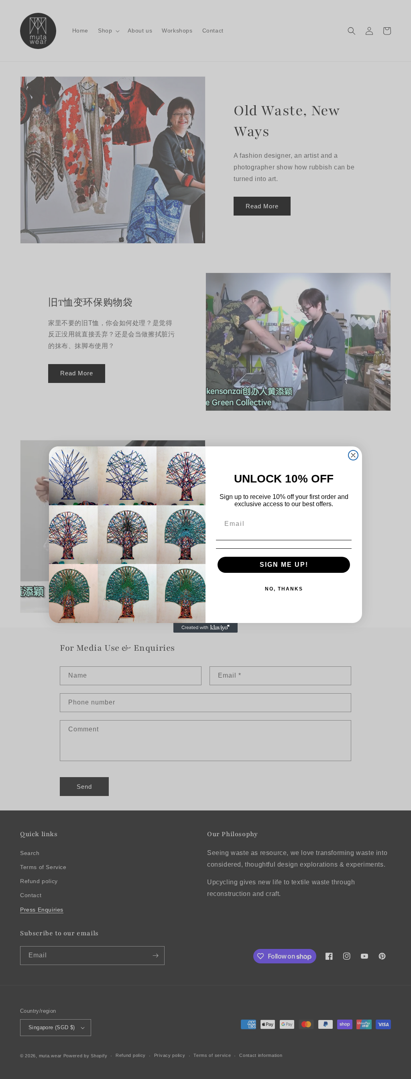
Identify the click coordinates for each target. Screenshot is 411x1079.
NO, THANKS (284, 589)
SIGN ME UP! (284, 564)
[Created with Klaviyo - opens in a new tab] (205, 628)
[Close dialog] (353, 455)
